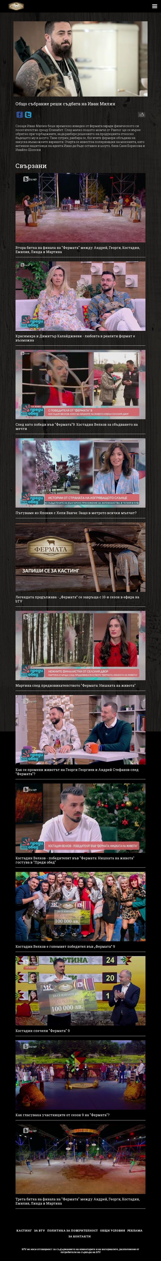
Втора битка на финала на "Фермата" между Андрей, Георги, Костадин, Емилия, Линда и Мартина (78, 250)
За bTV (39, 1230)
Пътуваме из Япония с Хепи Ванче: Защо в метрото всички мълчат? (76, 513)
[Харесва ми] (140, 115)
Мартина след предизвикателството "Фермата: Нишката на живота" (76, 685)
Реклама (135, 1230)
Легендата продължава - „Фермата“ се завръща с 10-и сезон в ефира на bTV (77, 599)
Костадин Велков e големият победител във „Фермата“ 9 (65, 946)
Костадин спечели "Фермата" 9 (43, 1031)
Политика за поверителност (72, 1230)
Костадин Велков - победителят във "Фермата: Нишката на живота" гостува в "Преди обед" (75, 860)
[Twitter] (28, 115)
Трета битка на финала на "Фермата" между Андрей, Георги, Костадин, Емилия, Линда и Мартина (78, 1201)
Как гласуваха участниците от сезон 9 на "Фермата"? (62, 1115)
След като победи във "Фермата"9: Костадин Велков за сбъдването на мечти (77, 426)
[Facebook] (19, 115)
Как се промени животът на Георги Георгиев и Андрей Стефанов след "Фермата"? (77, 772)
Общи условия (112, 1230)
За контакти (79, 1236)
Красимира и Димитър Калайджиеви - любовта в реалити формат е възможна (75, 338)
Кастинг (24, 1230)
